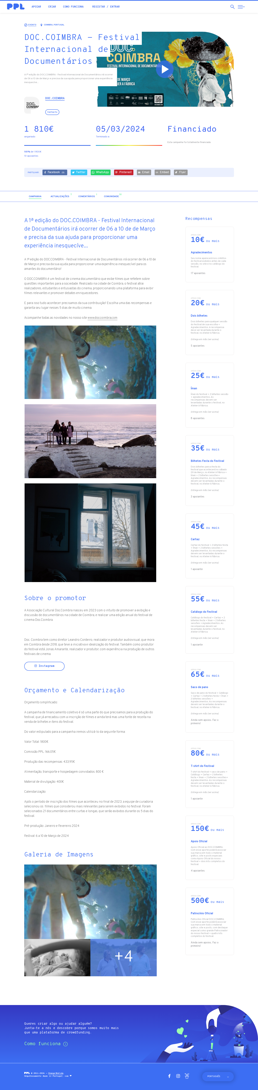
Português (213, 1076)
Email (145, 172)
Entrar (115, 7)
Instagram (45, 666)
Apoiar (36, 7)
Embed (164, 172)
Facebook (56, 172)
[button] (203, 196)
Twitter (80, 172)
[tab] (35, 196)
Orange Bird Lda (55, 1073)
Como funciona (73, 7)
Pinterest (125, 172)
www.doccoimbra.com (102, 318)
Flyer (182, 172)
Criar (52, 7)
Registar (98, 7)
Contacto (52, 112)
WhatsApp (102, 172)
